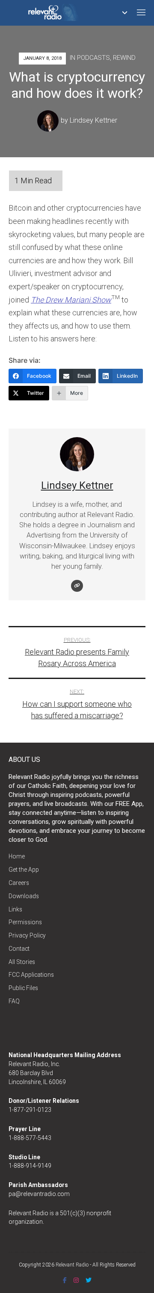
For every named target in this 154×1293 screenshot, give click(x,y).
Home (17, 856)
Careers (19, 882)
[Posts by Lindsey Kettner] (49, 120)
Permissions (25, 922)
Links (15, 909)
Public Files (23, 987)
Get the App (24, 869)
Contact (19, 948)
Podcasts (93, 58)
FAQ (14, 1001)
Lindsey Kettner (93, 120)
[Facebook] (64, 1280)
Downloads (24, 896)
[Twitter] (88, 1280)
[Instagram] (76, 1280)
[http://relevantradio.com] (77, 586)
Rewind (124, 58)
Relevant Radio (72, 1265)
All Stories (22, 961)
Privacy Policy (27, 935)
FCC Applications (31, 974)
